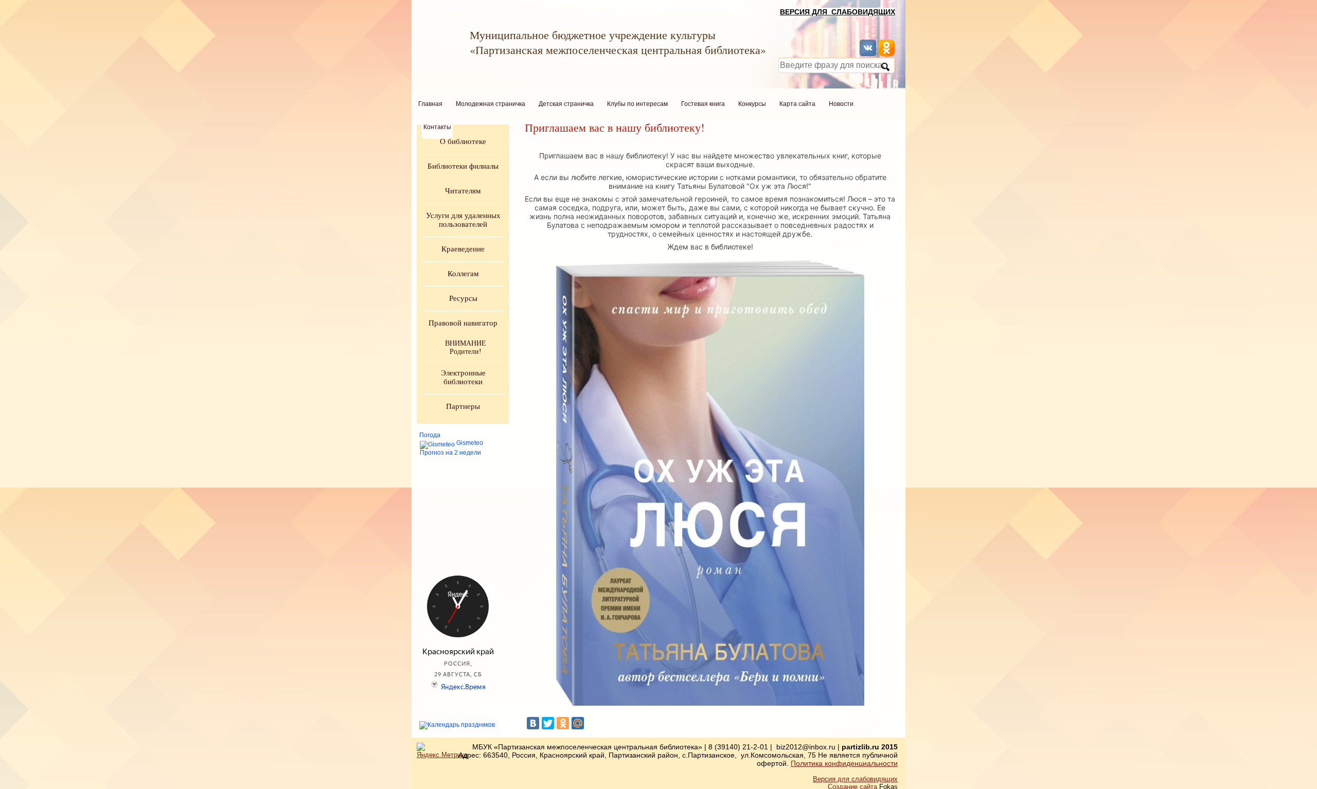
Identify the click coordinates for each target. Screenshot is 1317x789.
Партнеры (463, 406)
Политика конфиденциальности (844, 763)
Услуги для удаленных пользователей (463, 219)
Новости (841, 103)
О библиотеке (463, 141)
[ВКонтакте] (533, 723)
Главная (430, 103)
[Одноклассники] (563, 723)
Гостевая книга (703, 103)
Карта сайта (797, 103)
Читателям (463, 191)
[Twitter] (548, 723)
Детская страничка (566, 103)
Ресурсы (463, 298)
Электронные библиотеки (463, 377)
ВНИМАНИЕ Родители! (465, 347)
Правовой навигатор (463, 323)
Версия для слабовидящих (855, 779)
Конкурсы (752, 103)
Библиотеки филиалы (463, 166)
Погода (429, 435)
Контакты (437, 127)
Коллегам (463, 274)
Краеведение (463, 249)
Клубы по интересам (637, 103)
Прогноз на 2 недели (450, 452)
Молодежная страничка (490, 103)
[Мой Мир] (578, 723)
